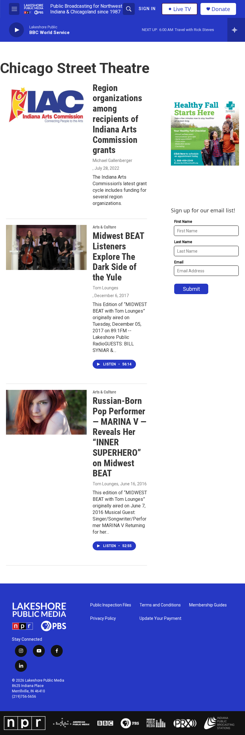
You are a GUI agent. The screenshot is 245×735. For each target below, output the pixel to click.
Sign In (147, 8)
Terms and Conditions (160, 605)
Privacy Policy (103, 618)
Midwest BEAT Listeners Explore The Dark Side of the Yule (118, 256)
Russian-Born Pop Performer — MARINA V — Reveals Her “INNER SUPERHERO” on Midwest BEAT (119, 437)
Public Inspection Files (110, 605)
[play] (16, 30)
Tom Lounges (105, 287)
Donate (221, 9)
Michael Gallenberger (112, 160)
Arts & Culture (104, 227)
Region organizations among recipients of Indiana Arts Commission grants (117, 119)
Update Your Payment (160, 618)
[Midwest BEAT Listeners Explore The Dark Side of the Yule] (46, 247)
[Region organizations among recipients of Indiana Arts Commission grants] (46, 105)
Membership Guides (208, 605)
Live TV (182, 9)
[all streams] (236, 30)
